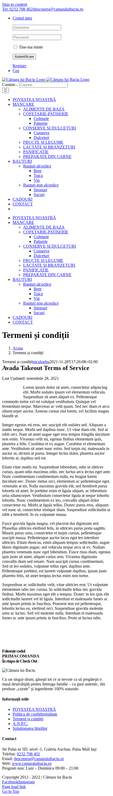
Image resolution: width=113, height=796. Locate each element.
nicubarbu (41, 361)
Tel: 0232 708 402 (17, 9)
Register (19, 66)
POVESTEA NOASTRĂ (34, 709)
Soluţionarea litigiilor (30, 728)
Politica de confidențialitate (35, 714)
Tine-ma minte (30, 47)
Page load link (14, 786)
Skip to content (14, 4)
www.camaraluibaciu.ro (32, 763)
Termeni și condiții (28, 719)
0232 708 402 (28, 754)
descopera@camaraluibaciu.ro (58, 9)
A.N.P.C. (20, 723)
